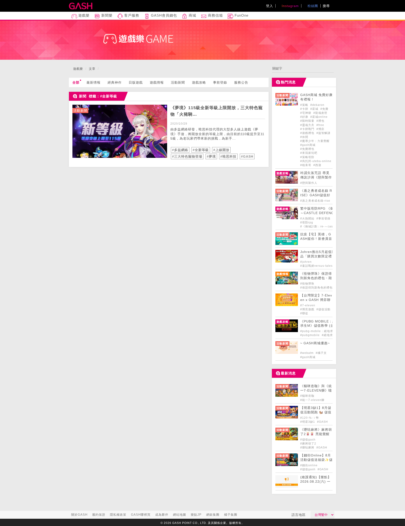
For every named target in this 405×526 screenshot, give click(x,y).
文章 (92, 68)
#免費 (324, 109)
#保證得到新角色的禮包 (316, 287)
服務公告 (241, 82)
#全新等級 (201, 150)
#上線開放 (221, 150)
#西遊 (317, 165)
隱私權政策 (118, 514)
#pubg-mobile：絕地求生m (319, 331)
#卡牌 (304, 109)
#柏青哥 (306, 165)
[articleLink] (119, 131)
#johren (306, 261)
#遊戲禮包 (307, 133)
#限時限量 (307, 120)
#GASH (247, 156)
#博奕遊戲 (307, 309)
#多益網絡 (180, 150)
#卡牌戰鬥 (307, 129)
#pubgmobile (310, 335)
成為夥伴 (161, 514)
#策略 (304, 105)
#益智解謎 (323, 133)
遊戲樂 (83, 15)
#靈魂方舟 (307, 125)
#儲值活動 (323, 309)
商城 (192, 15)
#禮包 (320, 120)
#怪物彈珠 (307, 283)
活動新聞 (178, 82)
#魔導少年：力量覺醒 (315, 141)
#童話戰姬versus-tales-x (317, 265)
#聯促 (304, 313)
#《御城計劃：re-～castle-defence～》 (328, 226)
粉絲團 (312, 6)
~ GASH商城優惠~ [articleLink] (315, 343)
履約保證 (98, 514)
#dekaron (317, 105)
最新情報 (93, 82)
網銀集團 (212, 514)
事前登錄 (220, 82)
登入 (269, 6)
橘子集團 (230, 514)
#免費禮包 (307, 149)
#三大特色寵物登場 (187, 156)
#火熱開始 (307, 218)
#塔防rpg (306, 222)
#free (320, 125)
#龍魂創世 (320, 113)
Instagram (290, 6)
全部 (75, 82)
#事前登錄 (323, 218)
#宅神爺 (306, 113)
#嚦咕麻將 (307, 447)
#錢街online (309, 465)
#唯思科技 (228, 156)
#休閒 (304, 137)
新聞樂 (106, 15)
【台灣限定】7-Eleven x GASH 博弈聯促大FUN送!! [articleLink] (316, 300)
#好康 (304, 117)
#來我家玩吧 (308, 153)
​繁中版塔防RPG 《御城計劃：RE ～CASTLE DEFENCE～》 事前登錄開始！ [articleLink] (327, 213)
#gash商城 (307, 145)
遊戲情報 (157, 82)
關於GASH (79, 514)
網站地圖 (179, 514)
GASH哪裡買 (140, 514)
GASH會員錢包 (163, 15)
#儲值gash (307, 439)
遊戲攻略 (199, 82)
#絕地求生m (330, 335)
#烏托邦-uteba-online (315, 161)
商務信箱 (215, 15)
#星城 (314, 109)
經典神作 (115, 82)
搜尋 (327, 6)
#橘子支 (321, 353)
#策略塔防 (307, 157)
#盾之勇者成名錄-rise (315, 200)
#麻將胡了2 (308, 443)
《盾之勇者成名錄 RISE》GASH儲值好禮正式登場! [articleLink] (316, 195)
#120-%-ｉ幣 (309, 417)
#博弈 (320, 129)
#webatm (307, 353)
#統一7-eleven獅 (312, 400)
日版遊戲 (136, 82)
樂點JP (196, 514)
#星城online (319, 117)
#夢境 (211, 156)
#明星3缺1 (308, 421)
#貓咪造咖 (307, 395)
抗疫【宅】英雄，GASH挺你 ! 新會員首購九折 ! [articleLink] (316, 239)
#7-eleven (307, 305)
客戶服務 (131, 15)
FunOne (240, 15)
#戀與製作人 (308, 183)
